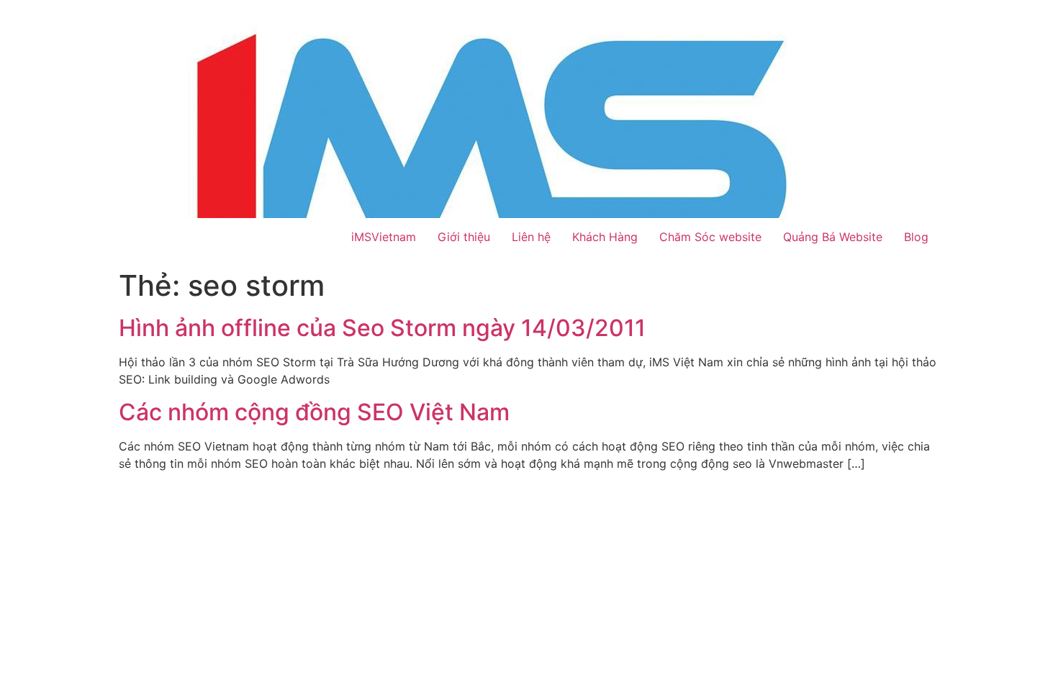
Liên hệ (531, 237)
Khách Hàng (605, 237)
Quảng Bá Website (832, 237)
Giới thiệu (464, 237)
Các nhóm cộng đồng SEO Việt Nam (314, 412)
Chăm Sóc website (710, 237)
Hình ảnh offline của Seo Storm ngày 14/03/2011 (382, 328)
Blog (916, 237)
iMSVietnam (383, 237)
